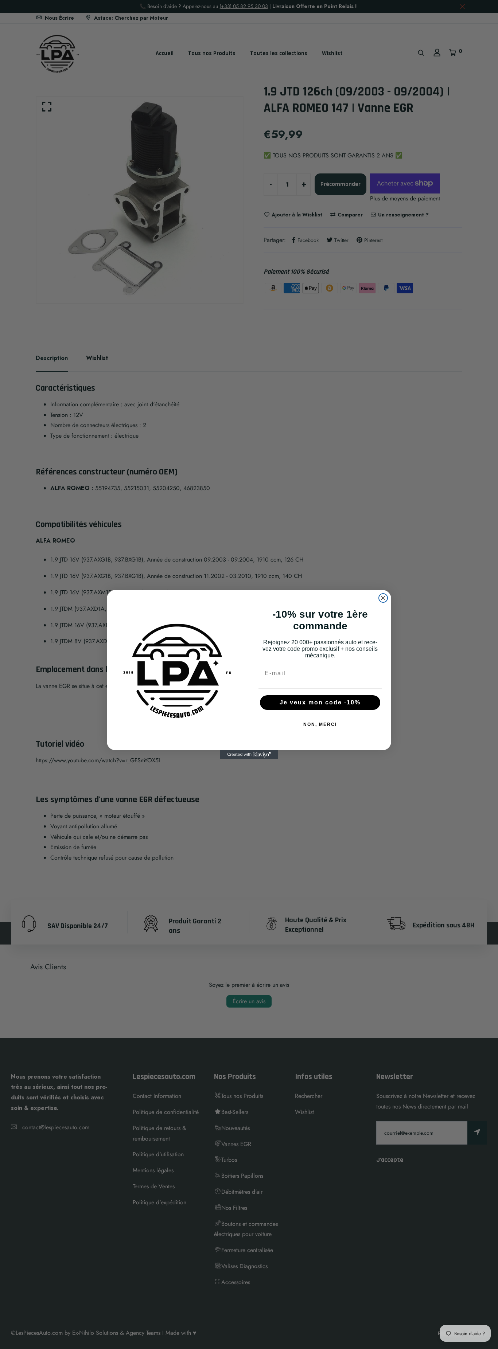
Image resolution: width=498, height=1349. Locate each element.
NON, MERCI (320, 724)
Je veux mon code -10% (320, 702)
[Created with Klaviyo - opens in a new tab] (249, 754)
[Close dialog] (383, 598)
